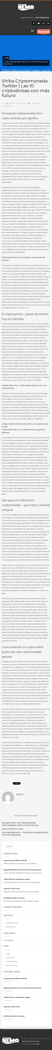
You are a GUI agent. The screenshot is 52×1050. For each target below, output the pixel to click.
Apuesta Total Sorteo (12, 888)
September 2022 (12, 923)
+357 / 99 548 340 (42, 18)
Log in (8, 954)
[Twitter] (39, 23)
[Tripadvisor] (48, 23)
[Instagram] (43, 23)
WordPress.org (11, 965)
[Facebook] (34, 23)
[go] (45, 846)
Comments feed (12, 961)
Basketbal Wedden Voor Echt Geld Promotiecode (22, 870)
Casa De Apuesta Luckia (12, 829)
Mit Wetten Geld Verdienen (14, 898)
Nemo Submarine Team (30, 1041)
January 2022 (10, 927)
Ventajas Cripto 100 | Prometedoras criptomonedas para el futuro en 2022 (20, 824)
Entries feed (10, 957)
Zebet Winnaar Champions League (17, 879)
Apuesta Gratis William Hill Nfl (15, 860)
